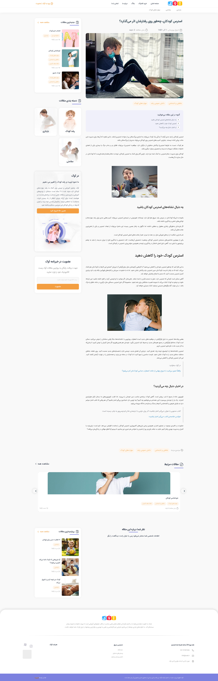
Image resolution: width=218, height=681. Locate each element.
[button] (35, 491)
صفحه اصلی (155, 3)
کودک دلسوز (56, 73)
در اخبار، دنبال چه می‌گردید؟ (167, 127)
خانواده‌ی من (55, 36)
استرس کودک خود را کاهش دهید (165, 123)
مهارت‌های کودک (154, 10)
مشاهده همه (44, 22)
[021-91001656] (193, 650)
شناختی (56, 544)
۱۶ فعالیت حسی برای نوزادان (51, 540)
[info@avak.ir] (193, 656)
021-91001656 (185, 650)
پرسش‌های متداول (118, 653)
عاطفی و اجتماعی (175, 103)
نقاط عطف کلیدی (54, 64)
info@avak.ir (186, 656)
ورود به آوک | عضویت (43, 3)
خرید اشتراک (142, 3)
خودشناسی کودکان (54, 51)
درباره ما (125, 3)
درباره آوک (120, 650)
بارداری (179, 10)
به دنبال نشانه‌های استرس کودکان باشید (163, 120)
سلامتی (168, 10)
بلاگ (133, 3)
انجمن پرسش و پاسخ (117, 657)
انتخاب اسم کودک (54, 31)
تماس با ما (114, 3)
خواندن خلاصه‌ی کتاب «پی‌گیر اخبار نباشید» (165, 416)
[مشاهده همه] (38, 22)
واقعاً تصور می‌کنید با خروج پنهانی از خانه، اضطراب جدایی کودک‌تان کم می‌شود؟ (151, 370)
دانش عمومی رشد (157, 103)
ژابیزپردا (37, 678)
